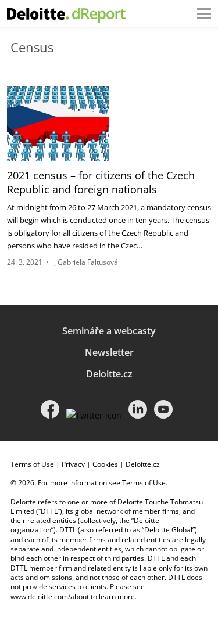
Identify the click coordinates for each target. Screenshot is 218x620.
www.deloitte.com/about (49, 596)
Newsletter (109, 352)
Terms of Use (32, 464)
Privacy (73, 464)
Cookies (105, 464)
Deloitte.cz (109, 373)
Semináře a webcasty (109, 331)
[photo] (58, 123)
